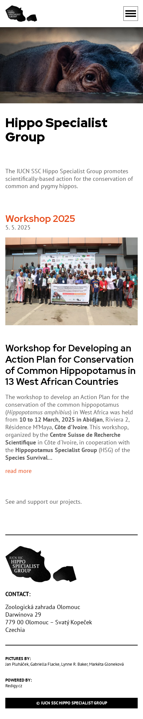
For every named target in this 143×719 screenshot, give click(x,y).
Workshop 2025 (40, 218)
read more (18, 471)
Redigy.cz (13, 686)
